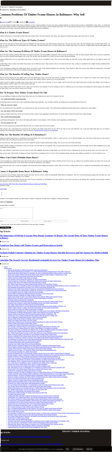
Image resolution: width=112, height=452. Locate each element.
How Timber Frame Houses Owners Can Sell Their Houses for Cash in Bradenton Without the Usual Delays (38, 333)
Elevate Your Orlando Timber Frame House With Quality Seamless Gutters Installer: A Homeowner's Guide (37, 274)
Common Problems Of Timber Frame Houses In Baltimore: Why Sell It (27, 427)
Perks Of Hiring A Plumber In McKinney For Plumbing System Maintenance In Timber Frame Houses (36, 347)
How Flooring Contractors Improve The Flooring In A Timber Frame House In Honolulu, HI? (34, 326)
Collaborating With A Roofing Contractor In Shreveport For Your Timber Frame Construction (33, 396)
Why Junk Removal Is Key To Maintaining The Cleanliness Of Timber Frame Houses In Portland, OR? (36, 367)
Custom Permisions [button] (78, 449)
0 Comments (31, 22)
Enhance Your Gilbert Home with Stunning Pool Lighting (24, 391)
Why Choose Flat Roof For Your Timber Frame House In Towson (26, 407)
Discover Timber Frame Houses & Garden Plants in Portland (24, 340)
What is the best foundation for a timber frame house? (22, 351)
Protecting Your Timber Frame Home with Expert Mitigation (24, 344)
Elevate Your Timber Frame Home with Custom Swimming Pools (26, 378)
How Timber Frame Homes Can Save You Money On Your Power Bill (27, 389)
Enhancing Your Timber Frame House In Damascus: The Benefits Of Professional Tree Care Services (36, 289)
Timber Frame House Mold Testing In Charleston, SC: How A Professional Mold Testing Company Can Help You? (39, 273)
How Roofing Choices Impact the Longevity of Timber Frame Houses (27, 279)
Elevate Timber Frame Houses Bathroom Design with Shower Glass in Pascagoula (30, 293)
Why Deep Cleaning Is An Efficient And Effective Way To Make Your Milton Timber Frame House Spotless (38, 329)
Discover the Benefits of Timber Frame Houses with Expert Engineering (28, 270)
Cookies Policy (59, 449)
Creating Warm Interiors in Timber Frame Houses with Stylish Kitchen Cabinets (30, 348)
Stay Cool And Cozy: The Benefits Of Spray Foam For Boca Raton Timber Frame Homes (33, 422)
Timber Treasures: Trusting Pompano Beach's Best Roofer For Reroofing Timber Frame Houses (34, 345)
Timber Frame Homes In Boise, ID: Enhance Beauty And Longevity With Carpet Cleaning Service (35, 296)
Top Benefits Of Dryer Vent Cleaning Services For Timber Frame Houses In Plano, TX (32, 402)
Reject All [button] (89, 449)
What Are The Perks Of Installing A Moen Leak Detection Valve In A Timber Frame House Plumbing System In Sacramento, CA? (44, 285)
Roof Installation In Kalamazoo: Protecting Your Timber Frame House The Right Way (31, 287)
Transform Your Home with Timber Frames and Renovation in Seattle (27, 282)
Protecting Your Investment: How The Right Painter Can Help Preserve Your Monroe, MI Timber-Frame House (38, 311)
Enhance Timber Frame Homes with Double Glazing (22, 323)
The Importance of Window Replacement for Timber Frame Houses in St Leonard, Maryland (33, 312)
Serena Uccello (5, 22)
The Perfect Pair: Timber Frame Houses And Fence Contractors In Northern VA (30, 331)
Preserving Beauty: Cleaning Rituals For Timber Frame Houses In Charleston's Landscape (32, 328)
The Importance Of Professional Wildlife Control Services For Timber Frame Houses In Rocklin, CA (35, 400)
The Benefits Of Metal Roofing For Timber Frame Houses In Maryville (27, 392)
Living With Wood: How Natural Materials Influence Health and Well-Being (29, 425)
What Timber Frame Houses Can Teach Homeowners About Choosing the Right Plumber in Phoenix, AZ (37, 306)
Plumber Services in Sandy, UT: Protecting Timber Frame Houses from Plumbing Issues (32, 350)
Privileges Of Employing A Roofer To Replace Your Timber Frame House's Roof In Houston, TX (35, 337)
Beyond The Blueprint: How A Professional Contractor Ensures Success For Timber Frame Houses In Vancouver (39, 353)
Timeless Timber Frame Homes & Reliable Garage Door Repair (25, 318)
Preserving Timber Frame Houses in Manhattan (21, 300)
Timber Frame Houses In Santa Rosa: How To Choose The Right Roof (27, 405)
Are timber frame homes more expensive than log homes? (23, 342)
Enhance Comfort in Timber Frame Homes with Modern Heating (26, 380)
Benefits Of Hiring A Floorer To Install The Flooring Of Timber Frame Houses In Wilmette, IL (34, 356)
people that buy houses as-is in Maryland (46, 130)
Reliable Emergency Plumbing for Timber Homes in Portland (24, 295)
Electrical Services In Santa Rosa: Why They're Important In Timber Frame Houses (31, 403)
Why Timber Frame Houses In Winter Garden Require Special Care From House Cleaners (32, 284)
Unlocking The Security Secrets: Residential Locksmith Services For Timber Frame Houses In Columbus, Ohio (38, 421)
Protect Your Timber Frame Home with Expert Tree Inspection (25, 276)
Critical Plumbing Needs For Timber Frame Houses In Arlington (25, 292)
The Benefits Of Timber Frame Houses (18, 418)
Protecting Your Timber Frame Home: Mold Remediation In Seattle (26, 383)
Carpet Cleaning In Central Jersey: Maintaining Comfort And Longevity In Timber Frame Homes (34, 281)
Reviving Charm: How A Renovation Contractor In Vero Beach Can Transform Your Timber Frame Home (37, 290)
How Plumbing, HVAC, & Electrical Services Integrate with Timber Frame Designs (31, 361)
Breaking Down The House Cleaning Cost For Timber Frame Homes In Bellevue (30, 298)
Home (6, 267)
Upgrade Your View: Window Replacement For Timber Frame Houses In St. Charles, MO (32, 315)
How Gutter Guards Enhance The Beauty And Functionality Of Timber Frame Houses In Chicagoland (36, 359)
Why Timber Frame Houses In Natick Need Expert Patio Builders (26, 304)
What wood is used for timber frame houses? (20, 419)
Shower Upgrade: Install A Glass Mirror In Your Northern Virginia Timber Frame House (32, 334)
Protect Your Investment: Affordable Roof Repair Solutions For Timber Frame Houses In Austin (34, 358)
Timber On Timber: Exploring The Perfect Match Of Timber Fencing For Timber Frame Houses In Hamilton (38, 377)
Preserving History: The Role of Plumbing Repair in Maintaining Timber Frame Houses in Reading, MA (36, 375)
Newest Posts (8, 268)
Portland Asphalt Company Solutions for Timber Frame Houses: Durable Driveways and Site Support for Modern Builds (41, 355)
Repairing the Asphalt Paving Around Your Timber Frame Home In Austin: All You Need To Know (35, 322)
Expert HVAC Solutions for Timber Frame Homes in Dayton (24, 370)
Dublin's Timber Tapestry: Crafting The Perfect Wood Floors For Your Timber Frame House (33, 307)
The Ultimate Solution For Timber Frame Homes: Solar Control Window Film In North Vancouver (35, 399)
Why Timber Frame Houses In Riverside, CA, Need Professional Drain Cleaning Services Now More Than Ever (39, 271)
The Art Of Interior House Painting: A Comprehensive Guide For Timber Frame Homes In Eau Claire (36, 384)
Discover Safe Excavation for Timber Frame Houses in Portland (25, 309)
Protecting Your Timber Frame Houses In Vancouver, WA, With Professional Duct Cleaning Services (35, 424)
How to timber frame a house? (16, 411)
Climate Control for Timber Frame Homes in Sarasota (22, 278)
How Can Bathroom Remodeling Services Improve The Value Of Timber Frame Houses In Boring (35, 408)
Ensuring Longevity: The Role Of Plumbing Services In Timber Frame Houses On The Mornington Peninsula (38, 372)
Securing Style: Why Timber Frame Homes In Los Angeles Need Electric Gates (30, 369)
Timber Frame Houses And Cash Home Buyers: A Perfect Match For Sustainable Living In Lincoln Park (36, 388)
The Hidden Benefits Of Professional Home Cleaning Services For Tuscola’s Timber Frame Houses (35, 301)
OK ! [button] (67, 449)
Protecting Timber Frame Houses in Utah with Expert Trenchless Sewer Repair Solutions (32, 414)
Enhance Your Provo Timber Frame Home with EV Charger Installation (27, 364)
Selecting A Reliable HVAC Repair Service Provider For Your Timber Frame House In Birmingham (35, 336)
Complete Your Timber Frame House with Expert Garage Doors (25, 325)
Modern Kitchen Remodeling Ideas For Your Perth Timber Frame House (28, 381)
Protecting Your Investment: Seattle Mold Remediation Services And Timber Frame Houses (33, 303)
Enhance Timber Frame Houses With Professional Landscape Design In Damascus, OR (32, 314)
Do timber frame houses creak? (16, 394)
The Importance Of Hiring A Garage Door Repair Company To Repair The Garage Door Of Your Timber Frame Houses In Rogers (44, 413)
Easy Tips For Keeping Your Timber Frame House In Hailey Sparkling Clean (29, 366)
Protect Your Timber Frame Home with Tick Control (22, 320)
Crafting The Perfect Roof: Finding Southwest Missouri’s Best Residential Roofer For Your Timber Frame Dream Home (41, 373)
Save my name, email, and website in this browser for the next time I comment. (23, 224)
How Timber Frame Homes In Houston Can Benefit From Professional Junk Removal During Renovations (37, 416)
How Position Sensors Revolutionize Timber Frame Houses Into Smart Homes (29, 386)
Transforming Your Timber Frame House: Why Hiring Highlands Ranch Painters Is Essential (33, 397)
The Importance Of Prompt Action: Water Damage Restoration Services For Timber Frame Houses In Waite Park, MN (40, 339)
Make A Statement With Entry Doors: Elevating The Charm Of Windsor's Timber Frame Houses (34, 410)
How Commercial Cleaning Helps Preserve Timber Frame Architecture (27, 317)
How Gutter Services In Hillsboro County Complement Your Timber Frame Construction (32, 362)
